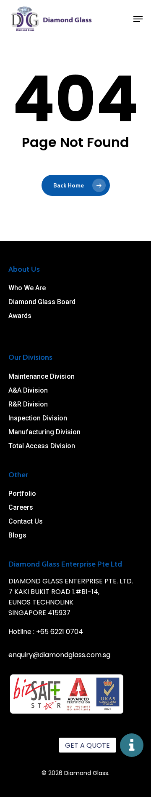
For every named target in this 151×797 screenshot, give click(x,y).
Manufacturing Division (44, 432)
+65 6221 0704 (59, 632)
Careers (20, 507)
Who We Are (27, 288)
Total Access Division (41, 446)
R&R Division (28, 404)
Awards (19, 316)
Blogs (17, 535)
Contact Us (25, 521)
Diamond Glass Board (42, 302)
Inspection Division (37, 418)
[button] (131, 745)
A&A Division (28, 390)
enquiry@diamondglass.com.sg (59, 655)
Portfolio (22, 493)
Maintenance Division (41, 376)
